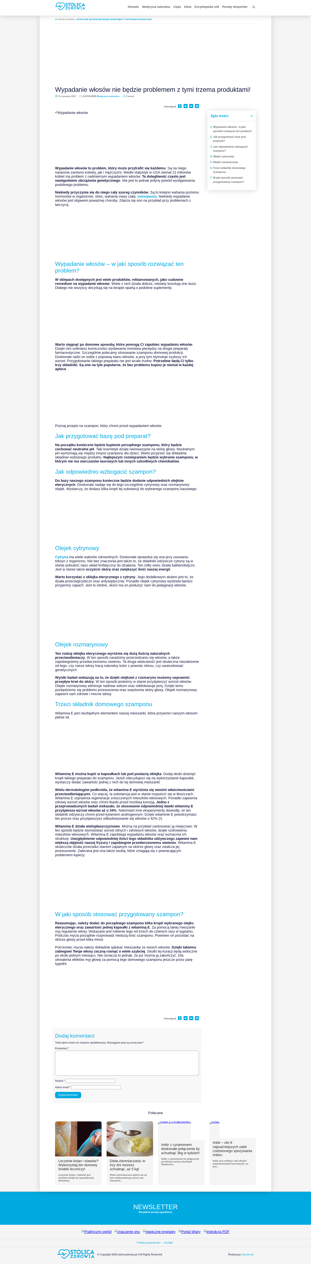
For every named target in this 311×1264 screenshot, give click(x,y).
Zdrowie (133, 6)
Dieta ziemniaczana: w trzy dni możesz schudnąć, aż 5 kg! (127, 1165)
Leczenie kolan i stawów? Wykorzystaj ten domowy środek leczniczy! (78, 1165)
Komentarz (62, 1048)
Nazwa (60, 1080)
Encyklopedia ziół (207, 6)
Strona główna (66, 19)
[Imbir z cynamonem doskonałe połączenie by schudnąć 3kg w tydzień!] (174, 1122)
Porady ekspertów (234, 6)
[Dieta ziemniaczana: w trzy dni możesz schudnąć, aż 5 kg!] (130, 1138)
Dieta (187, 6)
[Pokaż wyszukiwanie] (253, 7)
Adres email (62, 1087)
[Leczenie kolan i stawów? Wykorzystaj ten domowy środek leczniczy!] (78, 1138)
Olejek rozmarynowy (225, 162)
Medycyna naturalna (156, 6)
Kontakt (168, 1242)
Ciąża (177, 6)
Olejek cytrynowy (223, 156)
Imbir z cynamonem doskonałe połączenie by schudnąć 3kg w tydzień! (180, 1149)
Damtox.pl (247, 1254)
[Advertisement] (155, 53)
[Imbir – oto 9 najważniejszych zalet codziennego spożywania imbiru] (214, 1122)
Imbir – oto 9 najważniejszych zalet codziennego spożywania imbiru (232, 1149)
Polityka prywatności (149, 1242)
